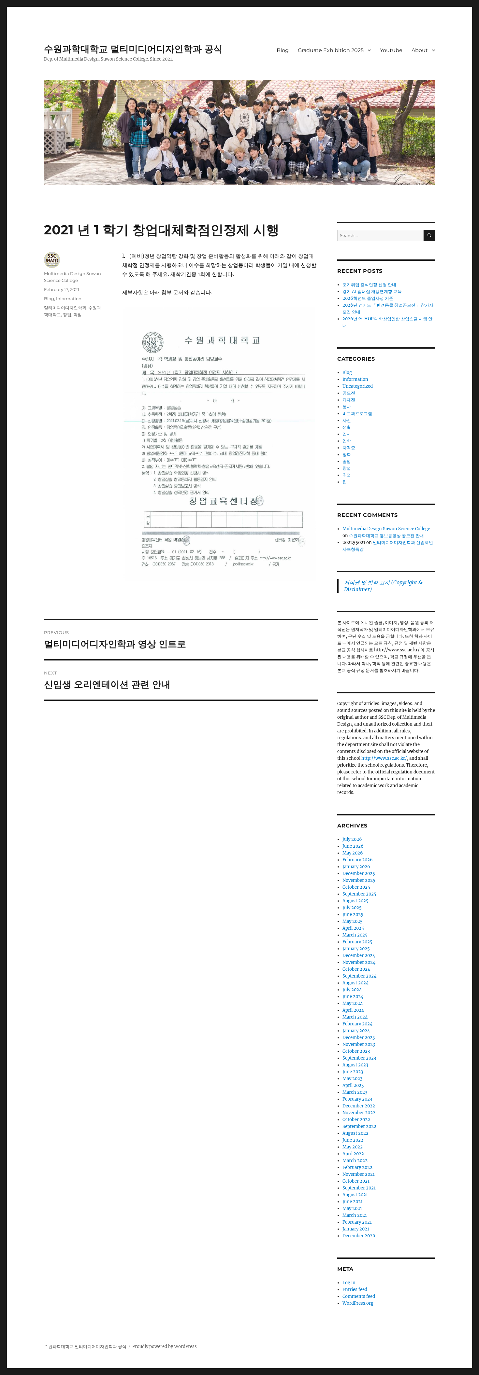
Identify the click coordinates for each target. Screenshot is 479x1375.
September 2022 (359, 1126)
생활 (346, 427)
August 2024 (355, 983)
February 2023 (357, 1099)
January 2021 (355, 1229)
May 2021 (352, 1208)
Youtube (391, 50)
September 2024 (359, 976)
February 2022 (357, 1167)
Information (68, 298)
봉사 (346, 407)
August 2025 (355, 901)
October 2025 (356, 887)
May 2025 (352, 921)
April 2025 (353, 928)
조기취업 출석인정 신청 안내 (369, 284)
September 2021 (359, 1188)
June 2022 (352, 1140)
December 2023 (358, 1037)
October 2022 (356, 1119)
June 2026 (353, 846)
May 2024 (352, 1003)
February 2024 (357, 1024)
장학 (346, 454)
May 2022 (352, 1147)
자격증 (348, 448)
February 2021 (357, 1222)
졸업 (346, 461)
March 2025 (355, 935)
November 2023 (358, 1044)
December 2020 (358, 1236)
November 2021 (358, 1174)
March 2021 (354, 1215)
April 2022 (353, 1154)
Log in (349, 1282)
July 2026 (352, 839)
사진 (346, 420)
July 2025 (352, 907)
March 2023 (354, 1092)
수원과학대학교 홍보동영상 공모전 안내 (386, 535)
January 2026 (356, 866)
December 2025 (358, 873)
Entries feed (354, 1289)
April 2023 (353, 1085)
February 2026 (357, 860)
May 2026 (352, 853)
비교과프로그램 (357, 413)
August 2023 (355, 1065)
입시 (346, 434)
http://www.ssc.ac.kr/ (384, 758)
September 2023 (359, 1058)
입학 (346, 441)
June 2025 (352, 914)
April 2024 (353, 1010)
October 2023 (356, 1051)
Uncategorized (357, 386)
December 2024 (358, 955)
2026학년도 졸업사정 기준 (367, 298)
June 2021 (352, 1201)
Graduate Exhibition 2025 (331, 50)
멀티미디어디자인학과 (65, 307)
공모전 (348, 393)
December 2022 (358, 1106)
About (420, 50)
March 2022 (355, 1160)
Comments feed (358, 1296)
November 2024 (358, 962)
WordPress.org (357, 1303)
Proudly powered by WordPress (164, 1346)
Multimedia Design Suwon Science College (386, 529)
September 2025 (359, 894)
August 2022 (355, 1133)
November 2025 (358, 880)
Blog (283, 50)
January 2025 (356, 948)
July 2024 (352, 990)
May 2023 (352, 1078)
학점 (77, 314)
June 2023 (352, 1072)
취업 (346, 475)
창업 (67, 314)
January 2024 (356, 1031)
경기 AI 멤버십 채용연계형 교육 (372, 291)
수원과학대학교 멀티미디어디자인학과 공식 (133, 48)
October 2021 (356, 1181)
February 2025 (357, 942)
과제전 (348, 400)
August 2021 (355, 1195)
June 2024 (352, 996)
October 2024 (356, 969)
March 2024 (355, 1017)
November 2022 (358, 1113)
